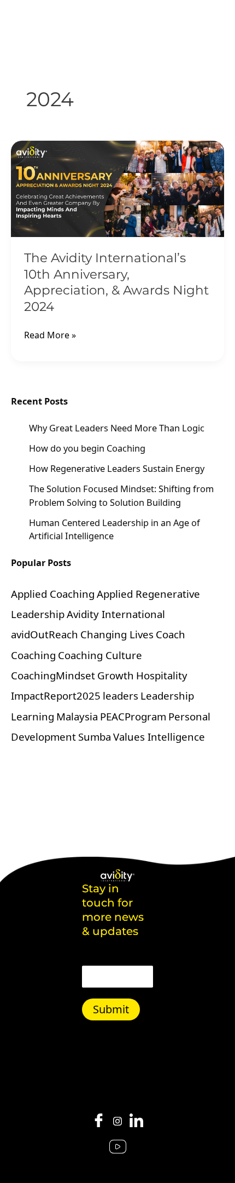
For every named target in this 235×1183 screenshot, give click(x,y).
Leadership (167, 695)
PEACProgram (133, 716)
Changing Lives (117, 634)
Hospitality (161, 675)
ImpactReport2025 (56, 695)
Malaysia (77, 716)
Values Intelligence (159, 736)
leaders (120, 695)
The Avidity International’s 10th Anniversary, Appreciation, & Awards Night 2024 (116, 282)
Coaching (33, 655)
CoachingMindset (53, 675)
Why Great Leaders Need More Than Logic (116, 428)
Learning (32, 716)
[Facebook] (98, 1121)
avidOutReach (44, 634)
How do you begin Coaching (87, 448)
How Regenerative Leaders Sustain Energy (116, 468)
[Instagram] (117, 1120)
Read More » (50, 334)
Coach (170, 634)
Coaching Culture (100, 655)
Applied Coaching (53, 594)
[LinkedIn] (136, 1121)
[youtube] (117, 1147)
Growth (115, 675)
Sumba (94, 736)
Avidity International (116, 614)
